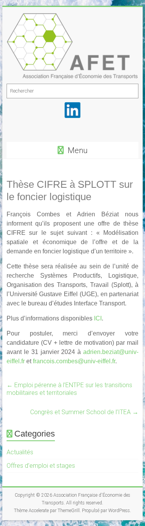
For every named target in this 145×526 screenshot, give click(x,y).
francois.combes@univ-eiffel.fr (74, 361)
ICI (98, 318)
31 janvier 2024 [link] (53, 352)
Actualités (20, 452)
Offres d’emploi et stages (41, 465)
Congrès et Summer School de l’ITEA (84, 412)
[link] (53, 352)
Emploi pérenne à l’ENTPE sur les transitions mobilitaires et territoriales (69, 388)
